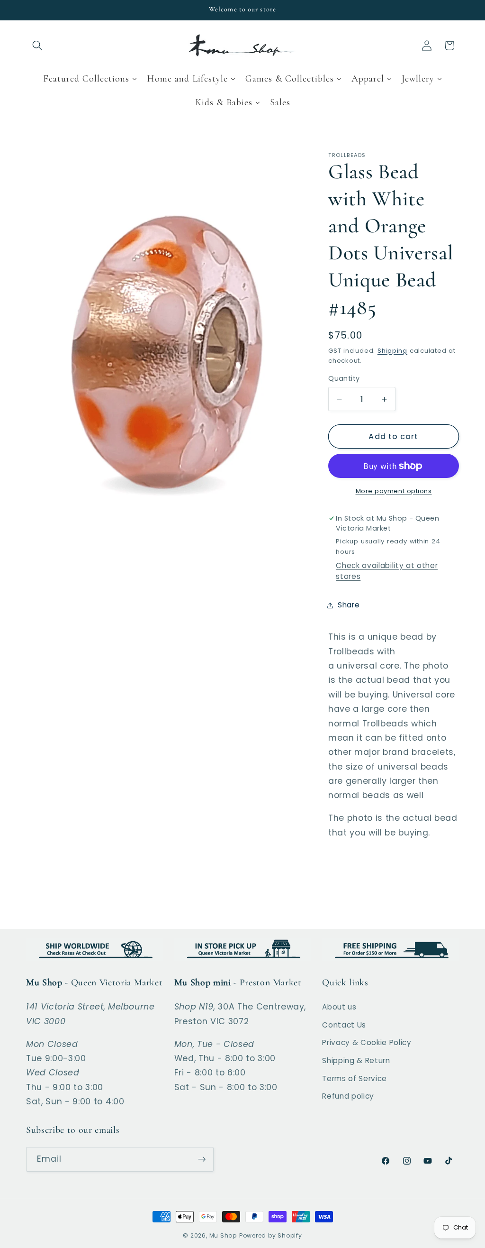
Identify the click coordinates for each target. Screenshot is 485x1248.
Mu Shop (223, 1235)
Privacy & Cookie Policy (366, 1042)
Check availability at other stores (387, 570)
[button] (37, 45)
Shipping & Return (356, 1060)
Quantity (344, 378)
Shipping (392, 350)
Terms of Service (354, 1078)
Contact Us (344, 1025)
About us (339, 1007)
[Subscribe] (201, 1159)
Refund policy (348, 1096)
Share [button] (348, 605)
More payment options (394, 491)
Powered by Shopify (270, 1235)
